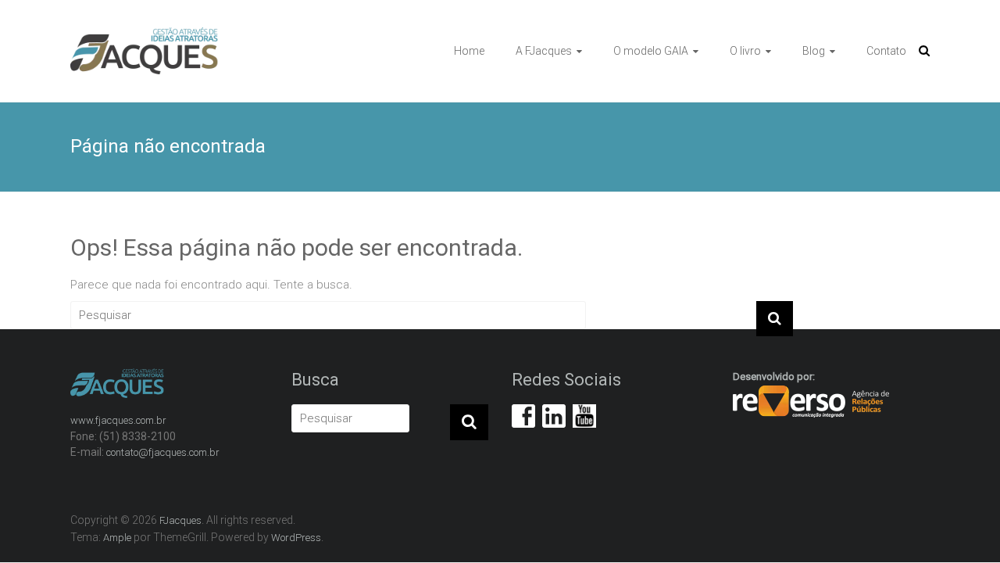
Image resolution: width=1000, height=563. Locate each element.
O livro (745, 51)
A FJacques (544, 51)
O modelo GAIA (650, 51)
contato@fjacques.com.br (163, 452)
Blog (813, 51)
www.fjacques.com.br (118, 420)
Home (469, 51)
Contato (886, 51)
